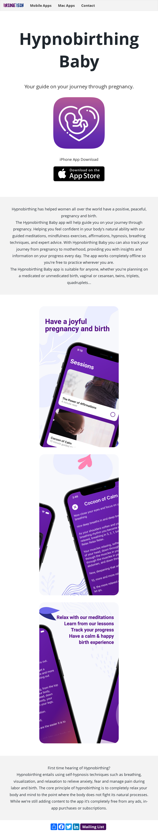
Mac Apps (66, 5)
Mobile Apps (40, 5)
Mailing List (93, 826)
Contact (88, 5)
